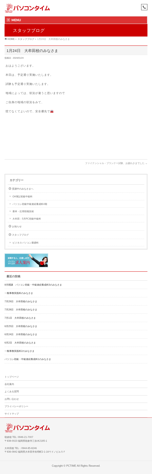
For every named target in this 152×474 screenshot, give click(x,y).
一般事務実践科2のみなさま (19, 351)
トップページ (12, 376)
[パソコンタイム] (27, 8)
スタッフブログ (20, 234)
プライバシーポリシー (16, 406)
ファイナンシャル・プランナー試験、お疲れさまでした (116, 163)
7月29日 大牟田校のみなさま (21, 301)
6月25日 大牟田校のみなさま (21, 326)
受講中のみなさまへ (22, 188)
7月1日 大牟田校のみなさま (20, 318)
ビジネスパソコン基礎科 (25, 242)
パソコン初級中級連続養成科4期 (29, 204)
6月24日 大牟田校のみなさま (21, 334)
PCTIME (71, 465)
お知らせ (17, 226)
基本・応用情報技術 (23, 211)
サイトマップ (12, 413)
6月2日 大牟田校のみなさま (20, 342)
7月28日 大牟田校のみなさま (21, 309)
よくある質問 (12, 391)
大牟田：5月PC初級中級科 (26, 218)
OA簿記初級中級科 (22, 196)
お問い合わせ (12, 399)
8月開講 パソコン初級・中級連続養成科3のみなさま (33, 284)
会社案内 (9, 384)
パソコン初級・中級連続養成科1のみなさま (28, 359)
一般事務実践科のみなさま (19, 293)
